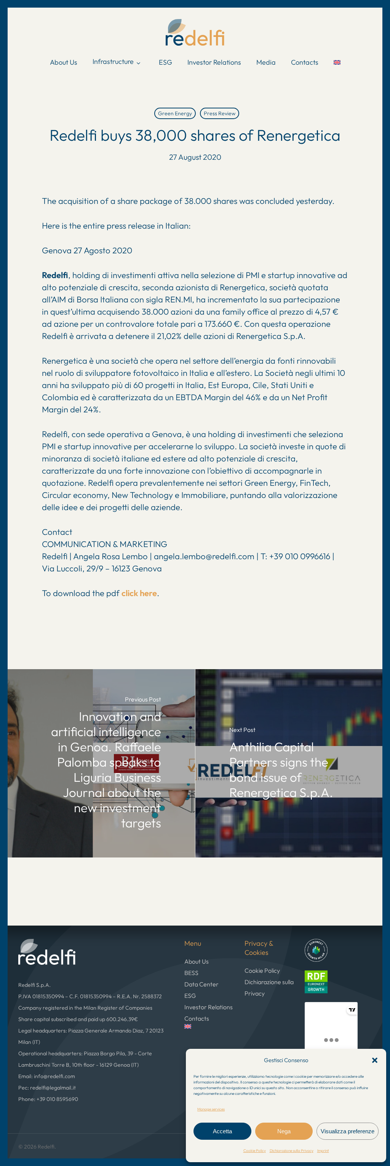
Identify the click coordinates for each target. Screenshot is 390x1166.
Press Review (219, 113)
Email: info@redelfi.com (46, 1076)
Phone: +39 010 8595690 (48, 1099)
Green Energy (175, 113)
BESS (191, 973)
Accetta (222, 1131)
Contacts (196, 1018)
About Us (196, 961)
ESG (190, 995)
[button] (375, 1060)
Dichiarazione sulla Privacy (291, 1150)
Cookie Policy (254, 1150)
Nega (284, 1131)
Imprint (323, 1150)
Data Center (201, 984)
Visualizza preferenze (347, 1131)
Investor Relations (208, 1007)
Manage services (211, 1109)
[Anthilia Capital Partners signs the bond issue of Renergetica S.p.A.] (289, 763)
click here (139, 593)
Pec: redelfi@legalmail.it (47, 1087)
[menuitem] (337, 62)
